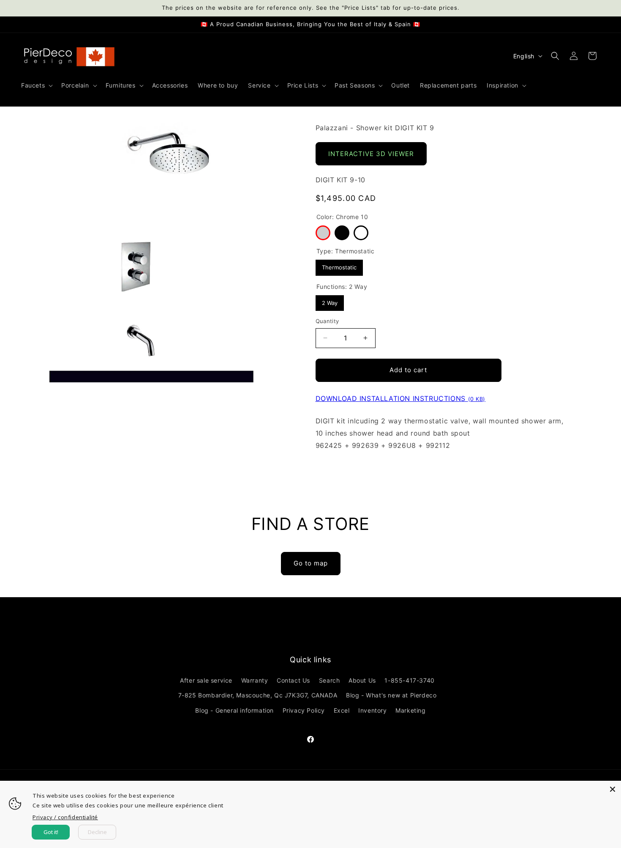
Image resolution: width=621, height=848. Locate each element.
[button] (36, 85)
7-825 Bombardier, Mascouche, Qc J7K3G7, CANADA (258, 695)
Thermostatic (339, 265)
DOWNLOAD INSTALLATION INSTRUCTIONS (401, 398)
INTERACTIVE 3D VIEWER (371, 154)
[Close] (612, 789)
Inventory (372, 710)
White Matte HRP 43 (361, 232)
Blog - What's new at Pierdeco (391, 695)
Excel (342, 710)
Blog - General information (234, 710)
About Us (362, 680)
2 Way (329, 300)
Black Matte (342, 232)
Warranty (254, 680)
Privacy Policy (304, 710)
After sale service (206, 680)
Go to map (311, 563)
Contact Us (293, 680)
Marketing (410, 710)
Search (329, 680)
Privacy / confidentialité (65, 817)
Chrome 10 (323, 232)
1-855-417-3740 (409, 680)
